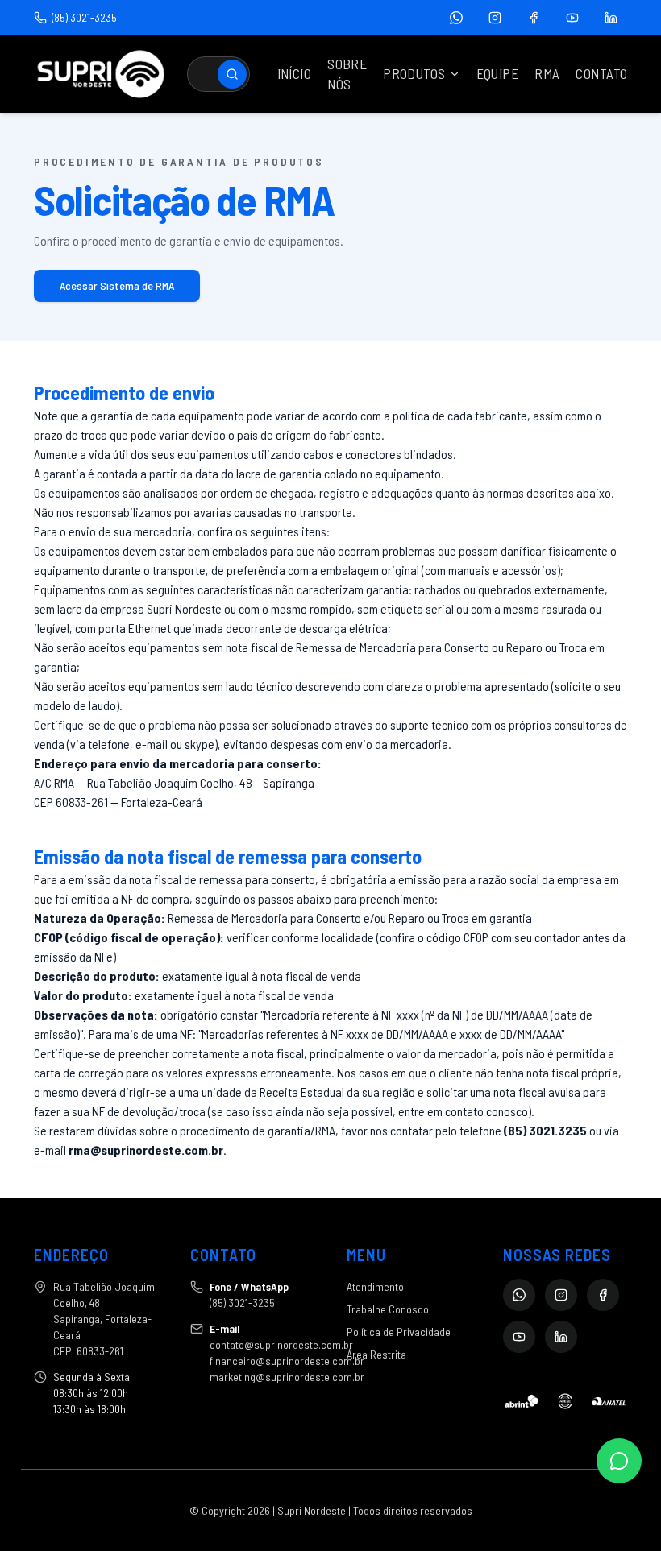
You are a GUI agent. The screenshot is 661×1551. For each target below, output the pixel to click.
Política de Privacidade (399, 1331)
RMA (546, 73)
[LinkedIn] (611, 18)
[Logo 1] (521, 1401)
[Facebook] (534, 18)
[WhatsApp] (456, 18)
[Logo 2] (565, 1401)
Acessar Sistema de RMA (117, 285)
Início (294, 73)
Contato (601, 73)
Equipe (497, 73)
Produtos (414, 73)
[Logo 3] (608, 1401)
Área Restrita (376, 1354)
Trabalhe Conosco (388, 1309)
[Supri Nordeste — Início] (101, 74)
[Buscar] (232, 74)
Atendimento (375, 1286)
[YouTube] (572, 18)
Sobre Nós (347, 74)
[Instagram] (495, 18)
